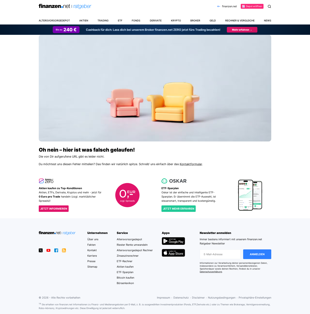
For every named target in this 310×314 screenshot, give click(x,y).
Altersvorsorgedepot (54, 20)
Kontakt (92, 250)
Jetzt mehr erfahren (178, 208)
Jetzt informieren (53, 208)
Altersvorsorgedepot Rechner (135, 250)
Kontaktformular (191, 164)
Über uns (92, 239)
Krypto (176, 20)
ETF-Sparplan (125, 272)
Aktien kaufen (125, 266)
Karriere (92, 255)
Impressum (163, 297)
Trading (103, 20)
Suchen (269, 6)
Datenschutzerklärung (211, 272)
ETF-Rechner (124, 261)
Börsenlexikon (125, 283)
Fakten (91, 244)
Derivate (156, 20)
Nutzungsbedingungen (221, 297)
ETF (120, 20)
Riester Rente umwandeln (132, 244)
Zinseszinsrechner (128, 255)
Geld (213, 20)
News (267, 20)
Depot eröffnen (254, 6)
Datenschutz (181, 297)
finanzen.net (229, 6)
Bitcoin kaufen (125, 277)
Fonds (136, 20)
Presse (91, 261)
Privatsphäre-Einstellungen (255, 297)
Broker (195, 20)
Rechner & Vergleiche (240, 20)
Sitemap (92, 266)
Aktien (83, 20)
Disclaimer (198, 297)
